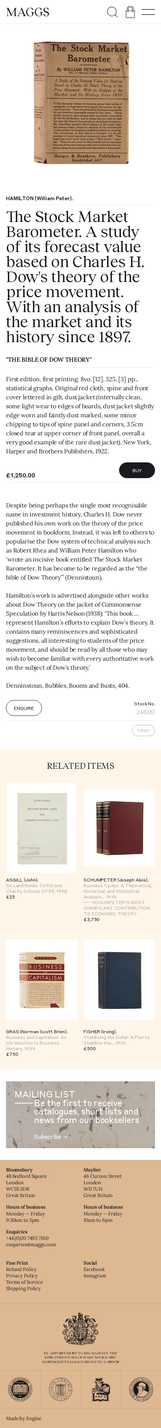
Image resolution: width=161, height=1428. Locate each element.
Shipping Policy (23, 1288)
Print (143, 730)
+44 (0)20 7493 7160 (27, 1238)
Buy (137, 470)
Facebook (94, 1269)
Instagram (94, 1276)
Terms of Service (24, 1282)
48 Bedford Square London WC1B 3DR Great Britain (26, 1186)
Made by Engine (24, 1418)
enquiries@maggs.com (31, 1244)
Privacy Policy (22, 1276)
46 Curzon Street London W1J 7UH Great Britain (102, 1186)
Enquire (24, 708)
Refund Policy (21, 1269)
